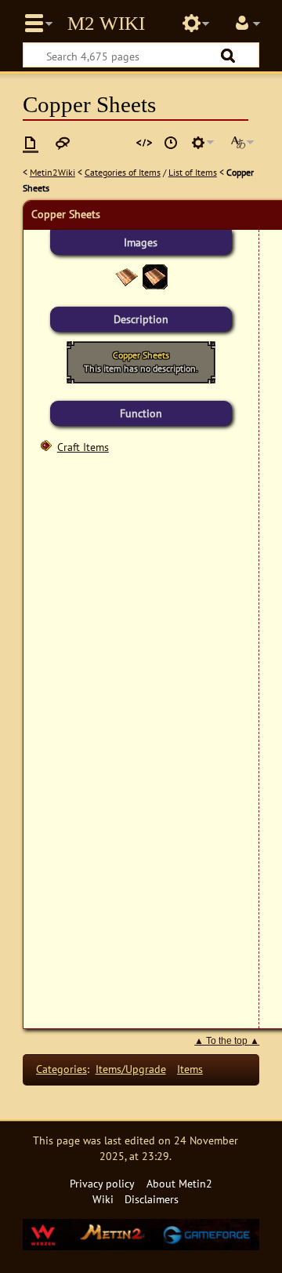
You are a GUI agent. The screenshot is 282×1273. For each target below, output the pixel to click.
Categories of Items (123, 172)
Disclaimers (152, 1198)
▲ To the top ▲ (226, 1041)
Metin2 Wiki (106, 23)
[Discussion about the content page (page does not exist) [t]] (62, 143)
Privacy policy (102, 1183)
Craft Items (83, 446)
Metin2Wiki (52, 172)
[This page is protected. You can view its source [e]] (144, 143)
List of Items (192, 172)
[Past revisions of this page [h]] (171, 143)
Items (190, 1068)
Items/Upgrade (131, 1068)
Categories (61, 1068)
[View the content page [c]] (30, 143)
